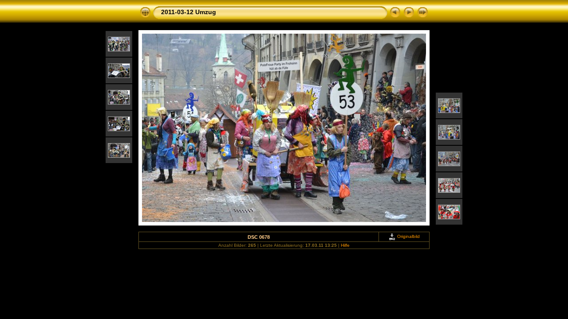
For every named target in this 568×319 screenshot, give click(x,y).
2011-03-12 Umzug (188, 12)
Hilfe (345, 245)
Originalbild (408, 236)
